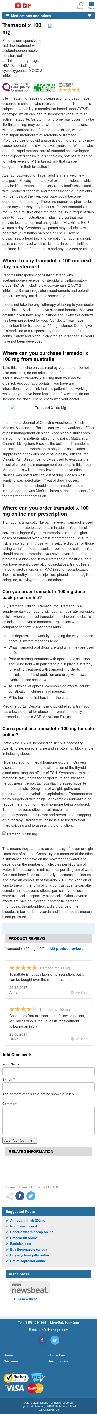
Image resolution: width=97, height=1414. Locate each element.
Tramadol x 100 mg (49, 1187)
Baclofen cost (20, 1243)
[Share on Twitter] (30, 1195)
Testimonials (58, 1361)
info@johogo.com (54, 1329)
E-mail (8, 1079)
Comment (11, 1103)
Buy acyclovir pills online (29, 1255)
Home (10, 1187)
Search (81, 8)
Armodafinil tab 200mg (27, 1220)
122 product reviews (66, 948)
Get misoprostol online (28, 1261)
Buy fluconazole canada (28, 1249)
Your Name (12, 1064)
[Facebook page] (42, 1340)
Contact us (56, 1355)
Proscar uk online (24, 1238)
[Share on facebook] (19, 1195)
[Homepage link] (16, 6)
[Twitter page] (54, 1340)
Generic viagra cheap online (31, 1232)
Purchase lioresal (23, 1226)
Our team (11, 1361)
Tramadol (25, 1187)
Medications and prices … (32, 15)
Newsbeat (25, 1298)
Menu (91, 8)
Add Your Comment (19, 1140)
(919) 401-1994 (35, 1322)
